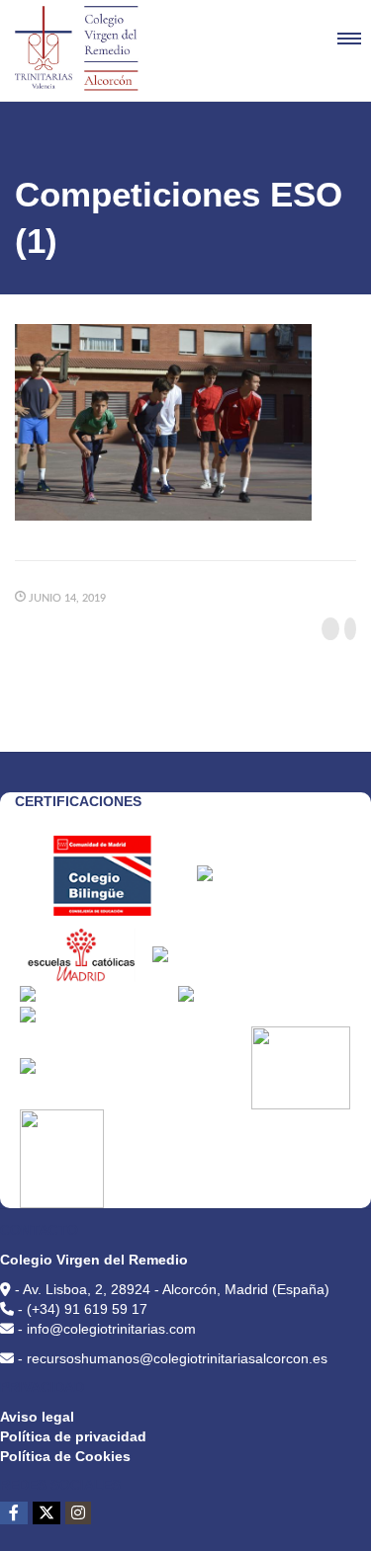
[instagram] (78, 1513)
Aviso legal (37, 1417)
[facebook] (14, 1513)
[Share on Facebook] (330, 628)
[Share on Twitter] (350, 628)
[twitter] (46, 1513)
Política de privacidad (73, 1436)
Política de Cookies (65, 1456)
